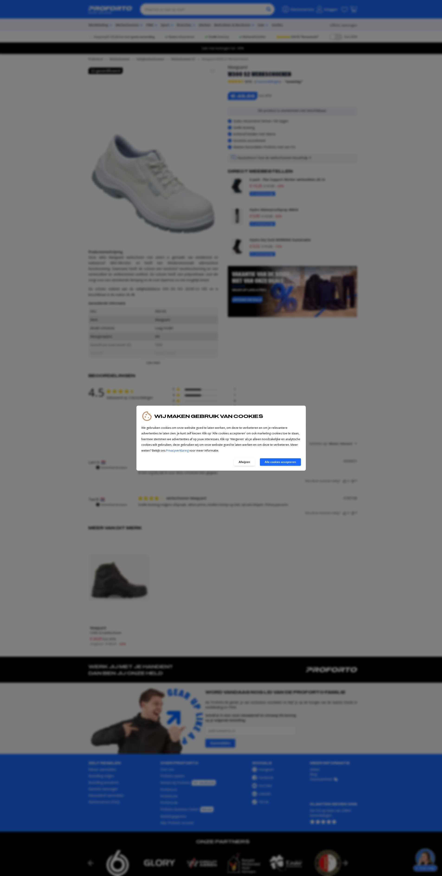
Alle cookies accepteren (280, 462)
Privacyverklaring (177, 451)
